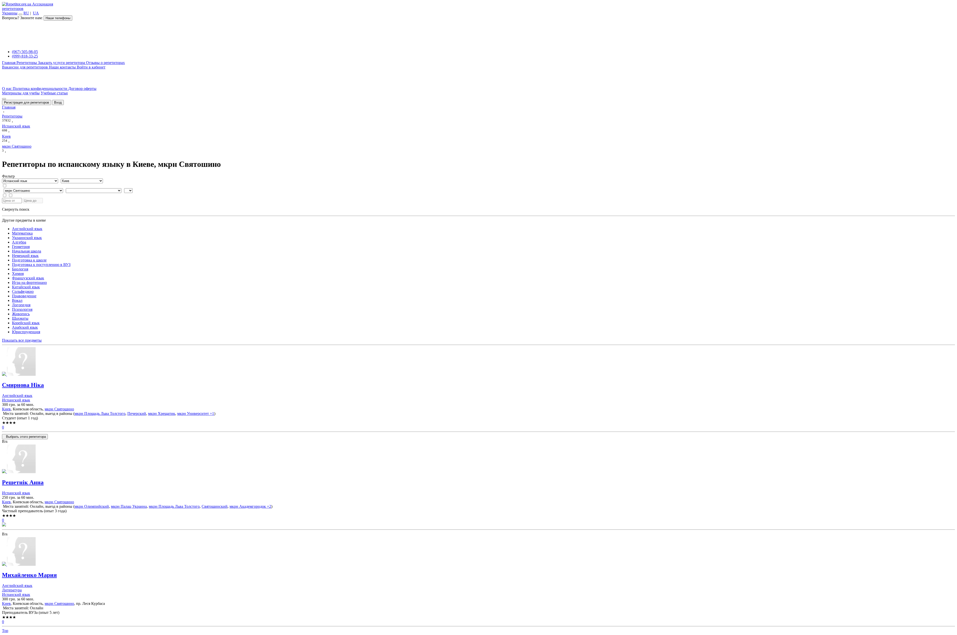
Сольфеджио (23, 291)
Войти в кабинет (91, 67)
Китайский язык (26, 287)
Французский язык (28, 278)
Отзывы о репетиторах (105, 63)
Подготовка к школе (29, 260)
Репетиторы (27, 63)
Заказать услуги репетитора (62, 63)
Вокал (17, 300)
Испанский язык (16, 400)
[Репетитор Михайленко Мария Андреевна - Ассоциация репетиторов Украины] (478, 552)
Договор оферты (82, 88)
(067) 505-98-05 (25, 52)
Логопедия (21, 305)
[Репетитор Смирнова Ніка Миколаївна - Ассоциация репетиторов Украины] (478, 362)
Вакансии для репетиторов (25, 67)
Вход (58, 102)
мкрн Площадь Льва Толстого (100, 413)
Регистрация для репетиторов (26, 102)
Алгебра (19, 242)
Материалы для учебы (21, 93)
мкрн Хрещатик (161, 413)
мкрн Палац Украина (129, 506)
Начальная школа (26, 251)
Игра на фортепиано (29, 282)
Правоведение (24, 296)
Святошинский (215, 506)
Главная (9, 63)
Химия (18, 273)
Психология (22, 309)
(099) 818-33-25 (25, 56)
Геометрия (21, 247)
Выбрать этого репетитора (25, 437)
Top (5, 631)
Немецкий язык (25, 256)
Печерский (136, 413)
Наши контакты (63, 67)
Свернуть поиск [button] (15, 209)
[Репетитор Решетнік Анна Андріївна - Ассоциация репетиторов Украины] (478, 459)
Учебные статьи (54, 93)
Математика (22, 233)
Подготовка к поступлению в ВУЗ (41, 264)
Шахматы (20, 318)
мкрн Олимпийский (92, 506)
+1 (211, 413)
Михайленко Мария (29, 575)
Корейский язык (26, 323)
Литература (12, 590)
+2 (268, 506)
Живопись (21, 314)
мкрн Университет (193, 413)
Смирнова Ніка (23, 385)
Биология (20, 269)
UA (36, 13)
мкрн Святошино (59, 409)
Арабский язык (25, 327)
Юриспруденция (26, 332)
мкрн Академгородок (248, 506)
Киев (6, 409)
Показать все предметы (22, 340)
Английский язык (27, 229)
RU (26, 13)
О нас (7, 88)
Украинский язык (27, 238)
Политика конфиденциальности (40, 88)
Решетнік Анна (23, 482)
